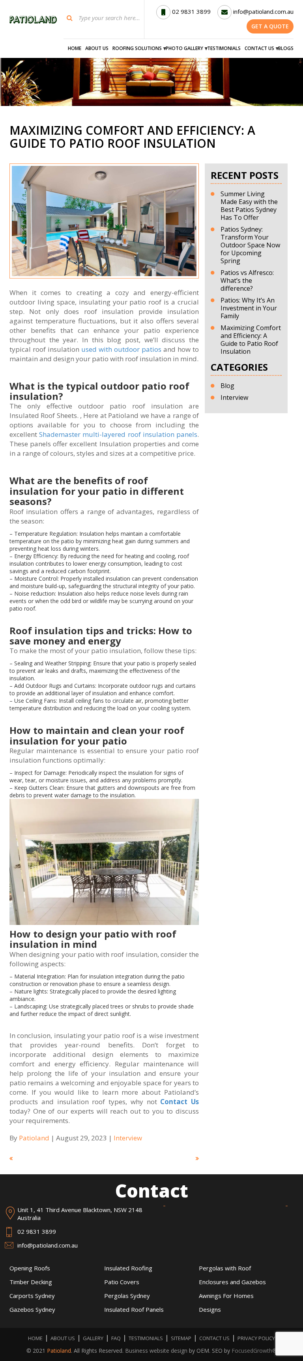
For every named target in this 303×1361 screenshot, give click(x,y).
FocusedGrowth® (254, 1350)
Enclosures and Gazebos (232, 1282)
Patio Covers (121, 1282)
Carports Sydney (32, 1296)
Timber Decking (30, 1282)
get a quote (270, 26)
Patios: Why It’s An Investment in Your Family (249, 308)
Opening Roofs (29, 1268)
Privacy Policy (256, 1338)
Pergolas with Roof (225, 1268)
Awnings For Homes (226, 1296)
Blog (227, 385)
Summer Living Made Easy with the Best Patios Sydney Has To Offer (249, 205)
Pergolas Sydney (127, 1296)
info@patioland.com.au (263, 11)
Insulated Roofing (128, 1268)
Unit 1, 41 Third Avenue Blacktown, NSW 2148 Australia (79, 1214)
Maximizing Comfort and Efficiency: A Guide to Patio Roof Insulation (251, 339)
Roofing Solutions (137, 48)
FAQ (116, 1338)
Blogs (286, 48)
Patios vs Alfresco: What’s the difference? (247, 280)
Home (74, 48)
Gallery (93, 1338)
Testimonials (224, 48)
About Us (96, 48)
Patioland (59, 1350)
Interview (128, 1137)
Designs (210, 1309)
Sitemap (181, 1338)
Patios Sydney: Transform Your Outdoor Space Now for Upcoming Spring (250, 245)
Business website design (156, 1350)
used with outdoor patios (121, 349)
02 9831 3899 (191, 11)
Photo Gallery (184, 48)
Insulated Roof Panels (134, 1309)
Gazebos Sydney (32, 1309)
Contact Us (259, 48)
